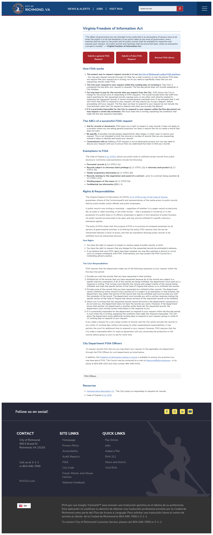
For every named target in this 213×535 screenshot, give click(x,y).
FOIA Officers (90, 376)
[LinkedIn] (183, 411)
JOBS (99, 9)
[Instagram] (175, 411)
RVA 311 (110, 456)
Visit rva (116, 9)
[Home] (26, 8)
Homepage (68, 440)
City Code (68, 467)
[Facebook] (167, 411)
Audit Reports (71, 456)
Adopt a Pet (112, 451)
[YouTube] (190, 411)
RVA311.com (27, 481)
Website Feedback (73, 482)
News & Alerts (79, 9)
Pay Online (111, 440)
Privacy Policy (70, 445)
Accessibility (70, 451)
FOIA (65, 462)
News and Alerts (115, 462)
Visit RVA (111, 467)
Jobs (107, 445)
